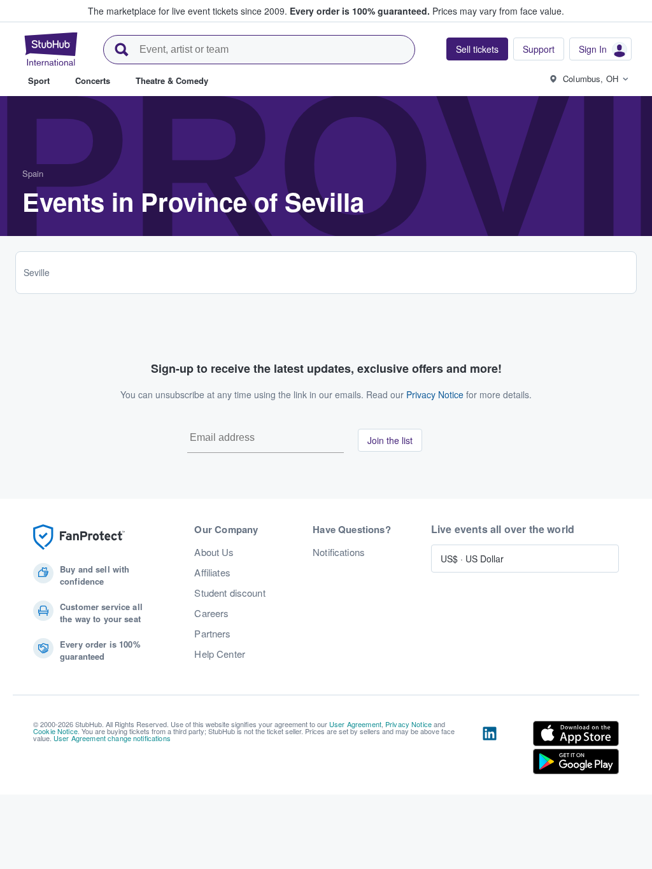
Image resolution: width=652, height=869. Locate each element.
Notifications (339, 552)
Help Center (219, 654)
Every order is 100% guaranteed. (360, 10)
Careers (211, 613)
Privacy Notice (435, 394)
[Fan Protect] (79, 537)
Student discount (229, 593)
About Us (214, 552)
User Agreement (355, 724)
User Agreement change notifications (112, 738)
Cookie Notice (55, 731)
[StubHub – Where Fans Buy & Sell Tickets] (51, 49)
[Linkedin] (489, 750)
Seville (37, 272)
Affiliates (212, 572)
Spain (32, 173)
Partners (212, 634)
